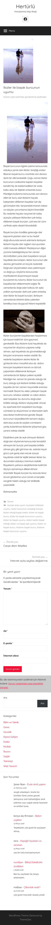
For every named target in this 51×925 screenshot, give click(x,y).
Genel (10, 501)
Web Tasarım (10, 766)
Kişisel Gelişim (10, 737)
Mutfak (7, 746)
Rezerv (7, 751)
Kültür (6, 742)
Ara (5, 697)
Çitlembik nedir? (32, 887)
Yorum (7, 588)
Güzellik (7, 732)
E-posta (8, 643)
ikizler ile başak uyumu (14, 520)
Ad (5, 631)
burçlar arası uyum (16, 505)
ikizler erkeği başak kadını (15, 512)
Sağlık (6, 756)
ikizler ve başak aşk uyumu (23, 524)
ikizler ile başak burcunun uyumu (26, 516)
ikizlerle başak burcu (26, 527)
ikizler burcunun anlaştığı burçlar (27, 509)
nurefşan (18, 862)
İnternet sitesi (11, 655)
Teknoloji (8, 761)
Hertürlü (25, 6)
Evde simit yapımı (36, 784)
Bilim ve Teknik (11, 722)
